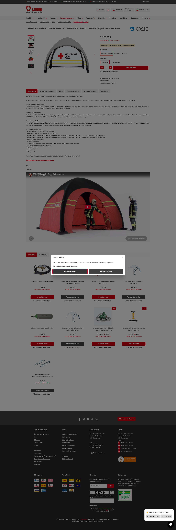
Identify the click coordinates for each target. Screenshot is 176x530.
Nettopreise (106, 271)
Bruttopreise (70, 271)
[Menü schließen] (122, 257)
